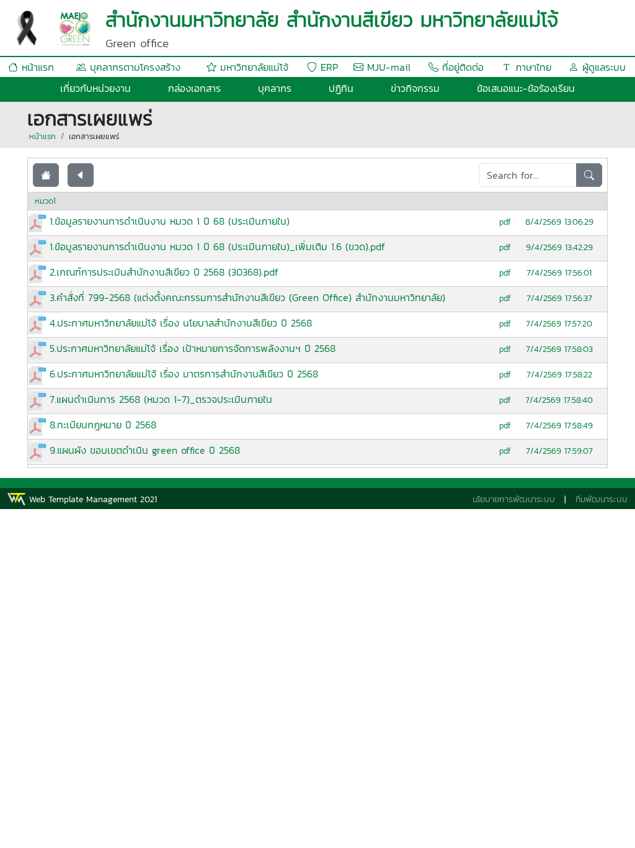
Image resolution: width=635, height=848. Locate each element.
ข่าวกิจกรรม (415, 88)
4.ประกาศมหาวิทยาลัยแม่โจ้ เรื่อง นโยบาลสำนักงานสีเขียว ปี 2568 (181, 322)
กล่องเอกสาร (194, 88)
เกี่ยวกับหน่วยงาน (95, 88)
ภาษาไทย (531, 67)
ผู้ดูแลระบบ (602, 67)
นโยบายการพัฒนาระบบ (514, 499)
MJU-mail (387, 67)
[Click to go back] (81, 175)
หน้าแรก (36, 67)
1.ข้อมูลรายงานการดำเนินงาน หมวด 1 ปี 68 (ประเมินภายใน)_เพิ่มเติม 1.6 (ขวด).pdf (217, 246)
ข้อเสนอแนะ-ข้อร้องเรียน (526, 88)
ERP (327, 67)
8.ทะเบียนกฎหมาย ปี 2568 (103, 424)
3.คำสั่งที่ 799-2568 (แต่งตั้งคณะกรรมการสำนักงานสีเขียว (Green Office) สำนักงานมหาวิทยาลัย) (247, 297)
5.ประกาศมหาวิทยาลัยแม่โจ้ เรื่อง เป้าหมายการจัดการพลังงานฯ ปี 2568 (192, 348)
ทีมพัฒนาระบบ (601, 499)
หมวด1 (45, 201)
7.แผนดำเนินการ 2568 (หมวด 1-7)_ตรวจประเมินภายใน (161, 399)
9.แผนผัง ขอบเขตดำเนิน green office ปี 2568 (145, 450)
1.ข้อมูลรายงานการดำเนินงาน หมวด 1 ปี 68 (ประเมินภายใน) (170, 221)
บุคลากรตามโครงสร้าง (133, 67)
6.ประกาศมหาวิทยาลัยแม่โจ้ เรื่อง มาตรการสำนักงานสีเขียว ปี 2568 (184, 373)
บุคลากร (274, 88)
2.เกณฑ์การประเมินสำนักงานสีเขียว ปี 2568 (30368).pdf (164, 271)
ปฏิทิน (341, 88)
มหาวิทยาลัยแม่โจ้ (252, 67)
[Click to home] (46, 175)
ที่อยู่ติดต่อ (461, 67)
